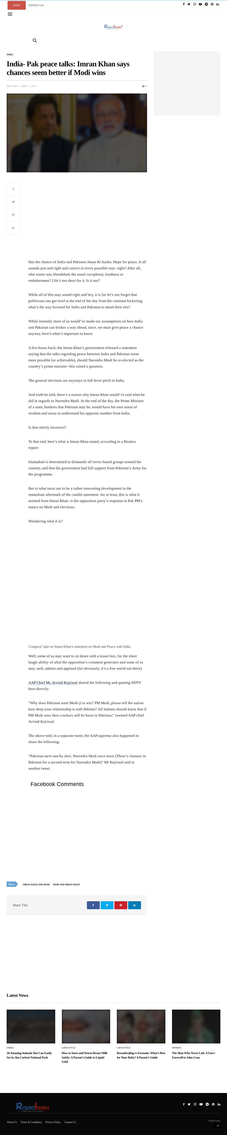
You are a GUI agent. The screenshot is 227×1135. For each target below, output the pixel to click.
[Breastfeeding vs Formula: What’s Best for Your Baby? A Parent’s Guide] (141, 1026)
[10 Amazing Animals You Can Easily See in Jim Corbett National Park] (31, 1026)
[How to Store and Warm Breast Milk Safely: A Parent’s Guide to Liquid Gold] (86, 1026)
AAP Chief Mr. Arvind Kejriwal (52, 683)
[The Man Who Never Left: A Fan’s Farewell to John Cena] (196, 1026)
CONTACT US (35, 5)
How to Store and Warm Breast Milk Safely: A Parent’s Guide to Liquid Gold (85, 1058)
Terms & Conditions (31, 1122)
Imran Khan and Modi (36, 884)
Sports (177, 1048)
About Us (12, 1122)
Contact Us (70, 1122)
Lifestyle (69, 1048)
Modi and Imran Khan (66, 884)
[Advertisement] (87, 220)
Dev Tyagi (12, 86)
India (10, 55)
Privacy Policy (53, 1122)
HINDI (16, 5)
